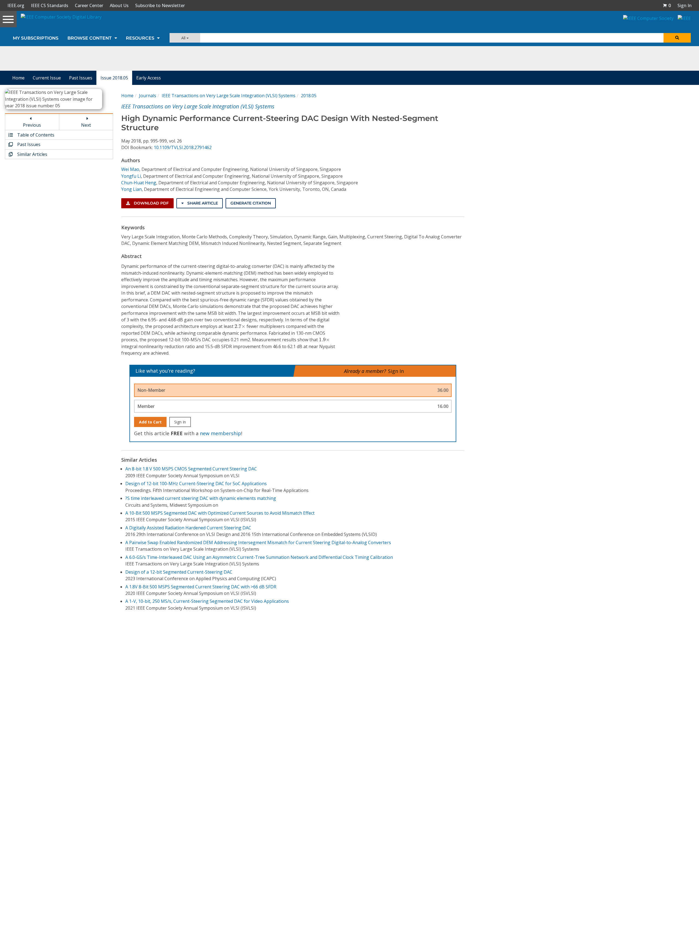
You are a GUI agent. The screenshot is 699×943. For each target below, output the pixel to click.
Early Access (148, 78)
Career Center (89, 5)
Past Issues (80, 78)
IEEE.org (15, 5)
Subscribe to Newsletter (160, 5)
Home (18, 78)
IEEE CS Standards (49, 5)
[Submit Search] (677, 38)
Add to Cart (150, 422)
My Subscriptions (35, 38)
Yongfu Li (131, 176)
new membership (220, 433)
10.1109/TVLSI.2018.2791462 (183, 147)
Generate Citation (250, 203)
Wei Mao (130, 169)
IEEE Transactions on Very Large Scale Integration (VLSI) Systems (228, 96)
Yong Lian (131, 189)
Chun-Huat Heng (138, 183)
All (183, 37)
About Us (119, 5)
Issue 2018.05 (114, 78)
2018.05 (308, 96)
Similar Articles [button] (31, 154)
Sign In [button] (684, 5)
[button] (666, 5)
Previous (32, 125)
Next (86, 125)
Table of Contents (35, 135)
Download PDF (151, 203)
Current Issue (47, 78)
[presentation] (240, 326)
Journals (147, 96)
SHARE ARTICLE (202, 203)
